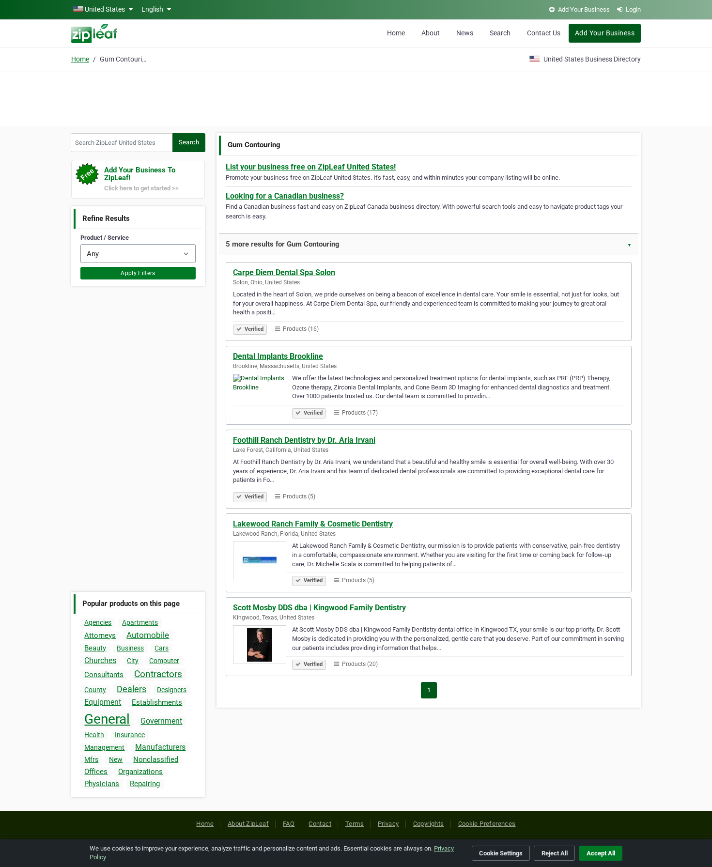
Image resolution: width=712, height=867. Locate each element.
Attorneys (100, 635)
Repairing (145, 783)
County (95, 690)
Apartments (140, 622)
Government (161, 721)
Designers (171, 690)
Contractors (158, 674)
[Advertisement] (356, 98)
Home (396, 33)
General (107, 719)
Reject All (555, 853)
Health (94, 735)
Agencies (97, 622)
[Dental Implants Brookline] (262, 395)
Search (500, 33)
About (430, 33)
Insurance (130, 735)
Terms (354, 823)
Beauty (95, 648)
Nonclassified (155, 759)
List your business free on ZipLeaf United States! (311, 166)
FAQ (288, 823)
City (133, 661)
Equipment (102, 702)
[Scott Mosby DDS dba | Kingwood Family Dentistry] (262, 646)
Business (130, 648)
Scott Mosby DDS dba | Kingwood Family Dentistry (319, 607)
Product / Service (104, 237)
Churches (100, 660)
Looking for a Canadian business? (285, 196)
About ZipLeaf (248, 823)
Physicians (101, 783)
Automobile (147, 635)
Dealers (131, 689)
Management (104, 747)
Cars (162, 648)
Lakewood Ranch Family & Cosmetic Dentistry (313, 523)
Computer (164, 661)
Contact (320, 823)
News (464, 33)
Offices (96, 771)
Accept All (601, 853)
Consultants (104, 674)
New (116, 759)
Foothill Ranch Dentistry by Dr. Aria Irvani (304, 440)
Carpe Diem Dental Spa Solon (284, 272)
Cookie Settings (501, 853)
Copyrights (428, 823)
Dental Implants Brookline (278, 356)
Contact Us (543, 33)
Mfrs (91, 759)
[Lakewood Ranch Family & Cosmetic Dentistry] (262, 562)
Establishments (157, 702)
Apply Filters (138, 273)
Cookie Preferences (487, 823)
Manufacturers (160, 747)
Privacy (388, 823)
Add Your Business (605, 33)
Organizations (140, 771)
